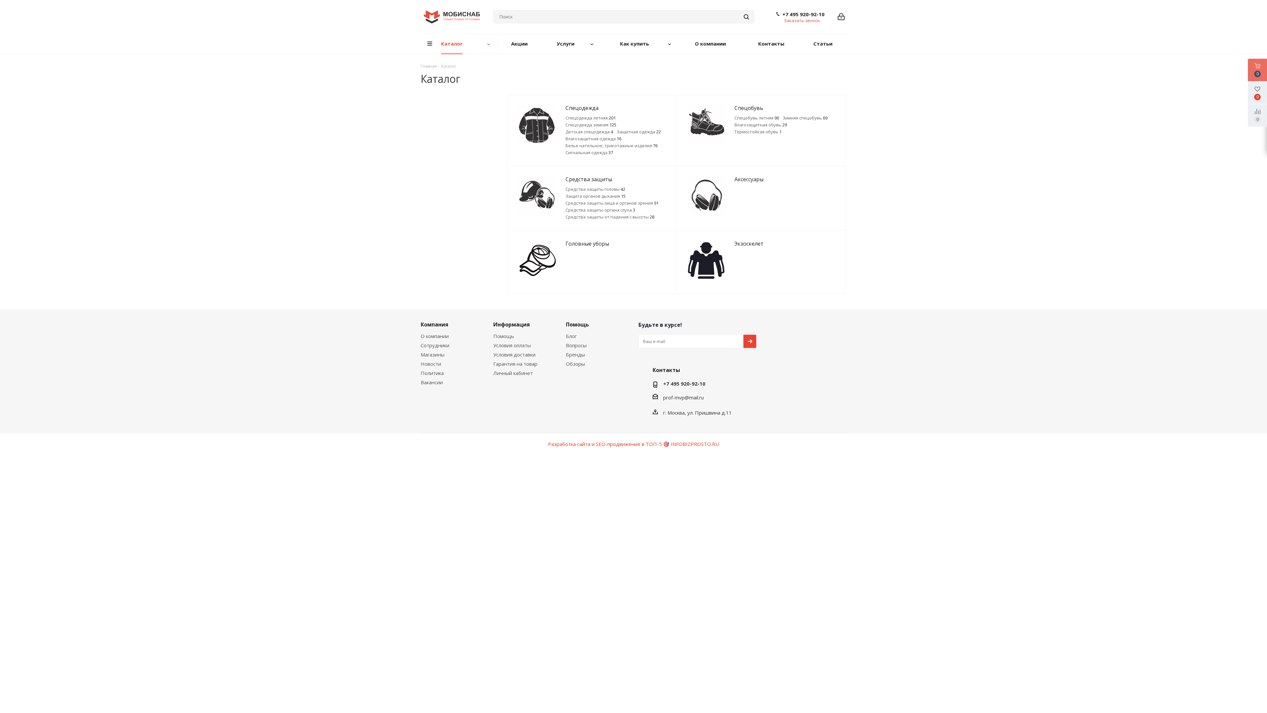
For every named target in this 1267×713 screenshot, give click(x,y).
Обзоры (575, 363)
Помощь (503, 336)
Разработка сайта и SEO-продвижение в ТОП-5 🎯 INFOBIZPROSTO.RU (633, 444)
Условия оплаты (512, 345)
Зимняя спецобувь (805, 118)
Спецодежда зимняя (591, 125)
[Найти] (746, 16)
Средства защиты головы (595, 189)
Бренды (575, 354)
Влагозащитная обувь (760, 125)
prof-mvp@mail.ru (683, 397)
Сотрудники (435, 345)
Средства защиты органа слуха (600, 210)
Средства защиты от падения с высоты (610, 217)
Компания (434, 324)
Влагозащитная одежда (593, 139)
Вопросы (576, 345)
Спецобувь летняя (756, 118)
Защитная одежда (639, 132)
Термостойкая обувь (758, 132)
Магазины (432, 354)
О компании (435, 336)
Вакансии (432, 382)
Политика (432, 373)
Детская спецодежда (589, 132)
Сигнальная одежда (589, 152)
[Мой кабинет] (841, 17)
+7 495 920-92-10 (803, 14)
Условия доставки (514, 354)
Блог (571, 336)
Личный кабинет (513, 373)
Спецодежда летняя (591, 118)
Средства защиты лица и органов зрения (612, 203)
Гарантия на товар (515, 363)
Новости (431, 363)
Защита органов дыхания (596, 196)
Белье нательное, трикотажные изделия (612, 146)
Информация (511, 324)
